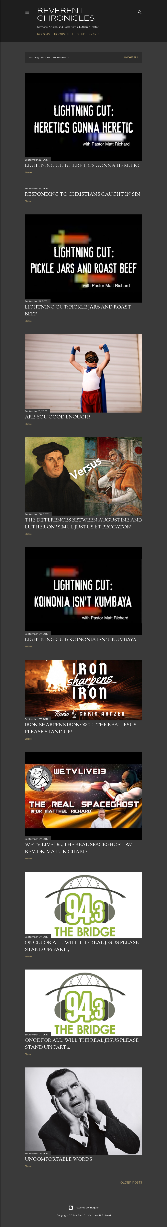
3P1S (96, 34)
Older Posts (131, 1182)
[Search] (139, 11)
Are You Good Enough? (57, 417)
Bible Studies (78, 34)
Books (59, 34)
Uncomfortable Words (58, 1159)
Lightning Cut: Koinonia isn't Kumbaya (80, 639)
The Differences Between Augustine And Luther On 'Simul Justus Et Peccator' (83, 524)
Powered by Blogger (87, 1207)
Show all (131, 57)
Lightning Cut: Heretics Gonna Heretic (82, 165)
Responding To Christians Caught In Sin (82, 194)
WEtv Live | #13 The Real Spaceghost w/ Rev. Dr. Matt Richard (78, 848)
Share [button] (28, 172)
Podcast (44, 34)
